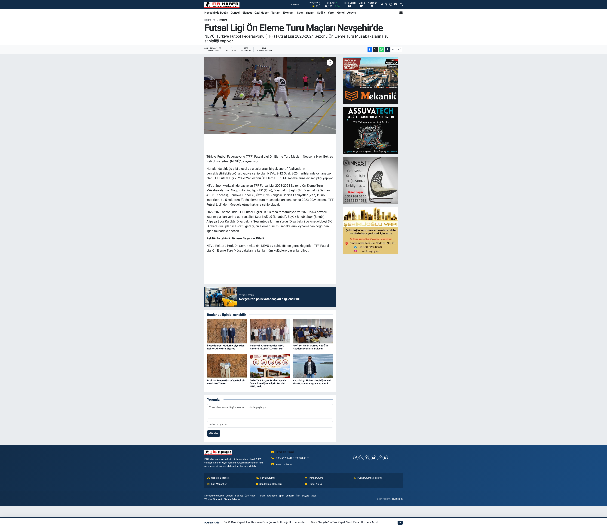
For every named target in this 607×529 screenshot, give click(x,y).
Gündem (290, 495)
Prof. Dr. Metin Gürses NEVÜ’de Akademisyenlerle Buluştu (310, 347)
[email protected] (285, 451)
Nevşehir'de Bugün (216, 12)
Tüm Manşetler (219, 484)
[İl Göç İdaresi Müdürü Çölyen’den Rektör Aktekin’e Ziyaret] (227, 331)
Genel (341, 12)
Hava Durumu (267, 477)
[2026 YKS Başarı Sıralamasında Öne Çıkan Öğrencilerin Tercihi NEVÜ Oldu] (270, 366)
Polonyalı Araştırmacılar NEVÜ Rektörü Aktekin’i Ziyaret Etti (267, 347)
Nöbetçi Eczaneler (220, 477)
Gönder (213, 433)
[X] (361, 457)
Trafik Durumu (316, 477)
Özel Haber (261, 12)
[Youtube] (373, 457)
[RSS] (385, 457)
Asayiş (351, 12)
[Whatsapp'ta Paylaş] (381, 49)
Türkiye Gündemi (213, 499)
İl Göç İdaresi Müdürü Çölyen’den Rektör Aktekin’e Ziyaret (226, 347)
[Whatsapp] (379, 457)
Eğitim (223, 20)
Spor (300, 12)
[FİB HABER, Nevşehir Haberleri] (221, 4)
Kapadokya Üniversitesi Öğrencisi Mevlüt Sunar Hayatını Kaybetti (312, 382)
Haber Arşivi (315, 484)
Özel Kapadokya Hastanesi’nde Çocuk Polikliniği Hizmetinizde (267, 522)
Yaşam (310, 12)
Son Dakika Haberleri (270, 484)
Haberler (209, 20)
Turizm (275, 12)
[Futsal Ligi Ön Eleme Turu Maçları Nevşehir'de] (270, 95)
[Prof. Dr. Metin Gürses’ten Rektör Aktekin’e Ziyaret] (227, 366)
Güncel (235, 12)
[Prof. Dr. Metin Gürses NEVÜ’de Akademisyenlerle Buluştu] (313, 331)
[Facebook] (356, 457)
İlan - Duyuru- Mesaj (306, 495)
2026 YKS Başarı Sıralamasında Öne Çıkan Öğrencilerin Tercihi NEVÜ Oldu (268, 383)
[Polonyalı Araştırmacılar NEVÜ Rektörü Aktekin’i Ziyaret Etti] (270, 331)
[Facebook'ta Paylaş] (370, 49)
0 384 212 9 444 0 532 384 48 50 (292, 458)
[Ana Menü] (401, 12)
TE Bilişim (397, 498)
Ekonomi (288, 12)
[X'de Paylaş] (375, 49)
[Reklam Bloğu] (370, 80)
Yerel (331, 12)
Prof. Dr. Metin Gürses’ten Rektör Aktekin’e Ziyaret (226, 382)
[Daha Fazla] (387, 49)
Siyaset (247, 12)
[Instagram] (367, 457)
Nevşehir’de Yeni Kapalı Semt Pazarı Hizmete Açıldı (348, 522)
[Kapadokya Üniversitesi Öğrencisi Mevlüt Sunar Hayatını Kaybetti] (313, 366)
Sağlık (321, 12)
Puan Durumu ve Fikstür (369, 477)
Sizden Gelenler (232, 499)
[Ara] (401, 5)
